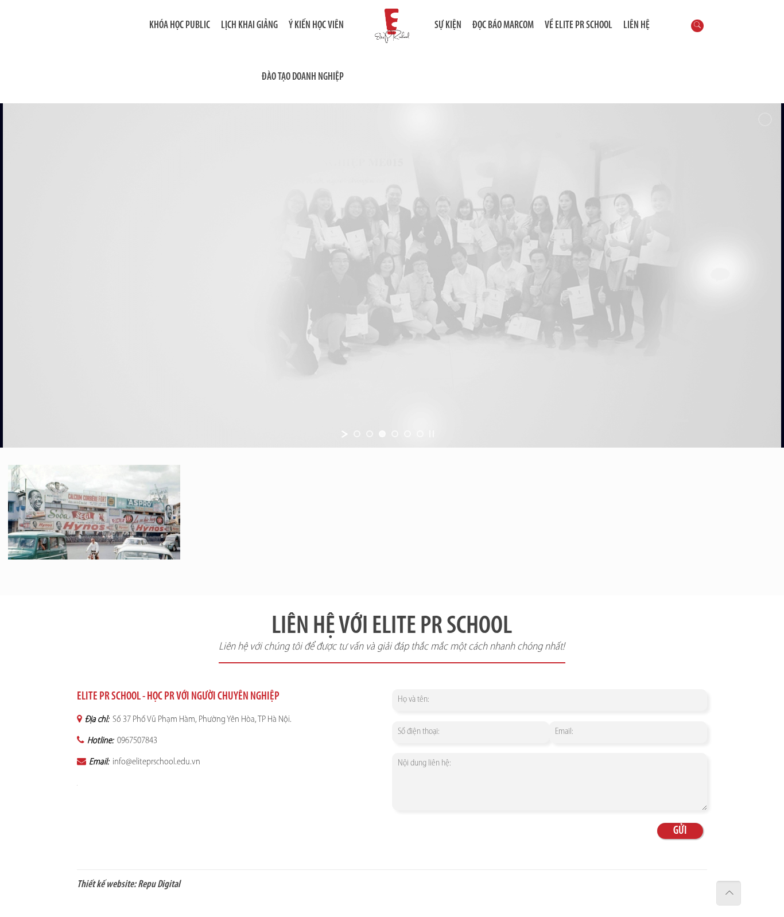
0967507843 (136, 740)
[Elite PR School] (392, 26)
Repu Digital (159, 885)
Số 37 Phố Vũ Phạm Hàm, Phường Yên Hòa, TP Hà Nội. (201, 719)
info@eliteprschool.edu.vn (155, 762)
